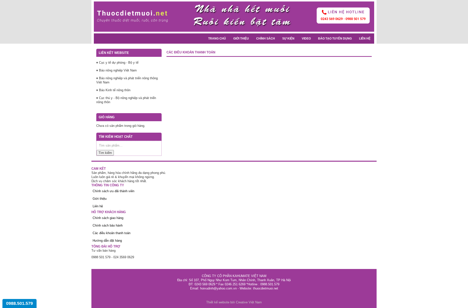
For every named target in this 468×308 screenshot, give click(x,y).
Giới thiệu (241, 38)
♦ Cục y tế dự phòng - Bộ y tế (117, 62)
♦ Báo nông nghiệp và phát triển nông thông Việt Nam (127, 80)
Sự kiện (288, 38)
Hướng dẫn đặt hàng (107, 240)
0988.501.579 (19, 303)
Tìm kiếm (105, 153)
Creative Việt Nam (249, 302)
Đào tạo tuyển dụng (335, 38)
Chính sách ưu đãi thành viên (113, 191)
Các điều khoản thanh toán (111, 233)
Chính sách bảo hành (108, 225)
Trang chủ (217, 38)
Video (306, 38)
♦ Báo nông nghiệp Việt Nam (116, 70)
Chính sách (265, 38)
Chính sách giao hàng (108, 218)
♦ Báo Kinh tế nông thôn (113, 90)
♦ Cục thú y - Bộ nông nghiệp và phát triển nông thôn (126, 100)
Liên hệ (364, 38)
